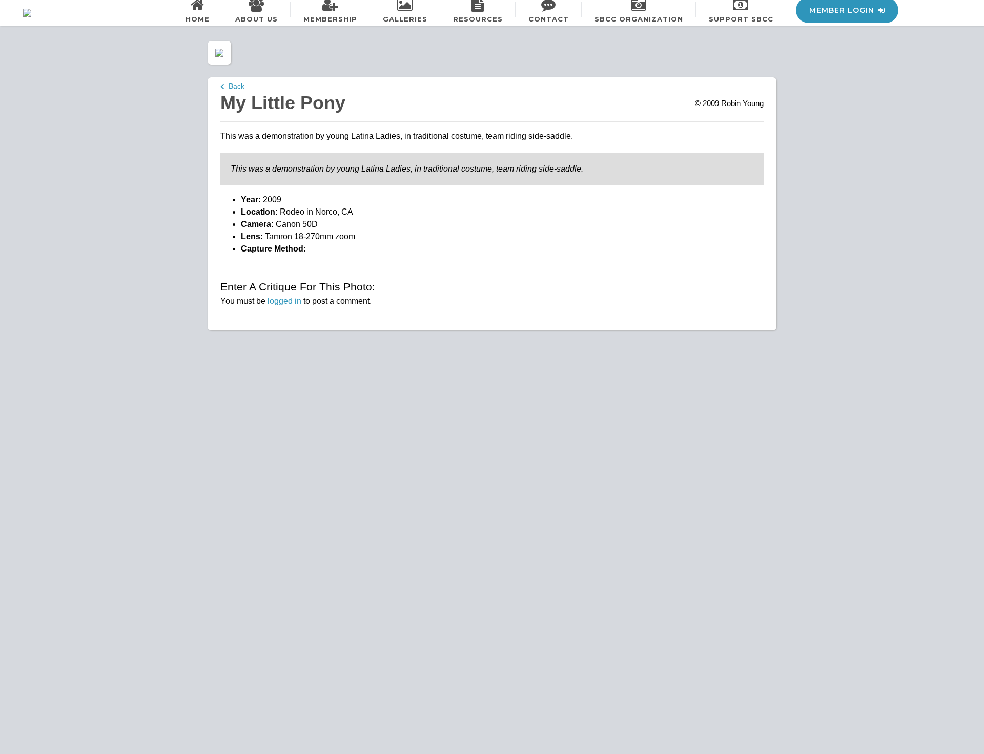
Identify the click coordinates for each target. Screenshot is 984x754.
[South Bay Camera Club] (51, 13)
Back (234, 86)
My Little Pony (282, 102)
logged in (284, 301)
